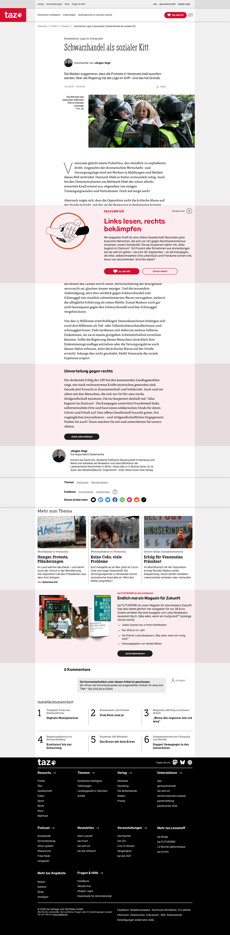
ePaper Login (85, 891)
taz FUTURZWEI (166, 841)
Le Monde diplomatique (171, 846)
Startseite (42, 26)
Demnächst (124, 836)
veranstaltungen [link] (54, 4)
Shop (41, 891)
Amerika (65, 26)
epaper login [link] (184, 4)
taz (47, 762)
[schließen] (189, 211)
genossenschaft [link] (167, 4)
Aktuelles (122, 781)
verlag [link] (41, 4)
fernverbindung (46, 841)
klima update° (46, 846)
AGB (163, 915)
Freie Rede (44, 856)
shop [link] (67, 4)
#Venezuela (83, 482)
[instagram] (189, 764)
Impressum (153, 915)
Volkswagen (84, 786)
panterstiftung (165, 801)
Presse (121, 801)
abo (159, 781)
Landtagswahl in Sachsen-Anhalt (92, 793)
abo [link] (155, 4)
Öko (40, 786)
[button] (190, 15)
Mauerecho (44, 851)
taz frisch (82, 841)
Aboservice (84, 886)
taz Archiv (163, 851)
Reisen (41, 882)
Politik (54, 26)
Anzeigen (43, 896)
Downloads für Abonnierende (94, 896)
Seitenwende (174, 915)
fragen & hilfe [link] (78, 4)
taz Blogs (162, 836)
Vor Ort (121, 841)
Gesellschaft (45, 791)
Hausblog (123, 786)
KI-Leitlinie (184, 910)
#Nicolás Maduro (99, 482)
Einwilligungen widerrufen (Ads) (135, 920)
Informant (123, 915)
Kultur (41, 796)
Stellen (121, 796)
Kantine (42, 887)
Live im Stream (126, 846)
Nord (40, 811)
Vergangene (124, 851)
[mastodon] (175, 764)
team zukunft (84, 836)
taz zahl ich (163, 791)
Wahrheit (43, 816)
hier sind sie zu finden (100, 688)
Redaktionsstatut (140, 910)
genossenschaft (166, 786)
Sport (41, 801)
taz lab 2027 (124, 856)
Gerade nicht (178, 211)
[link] (50, 15)
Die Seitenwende (127, 791)
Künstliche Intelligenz (89, 781)
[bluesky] (182, 764)
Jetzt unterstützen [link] (81, 436)
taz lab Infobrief (86, 851)
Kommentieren (86, 492)
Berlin (41, 806)
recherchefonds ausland (171, 796)
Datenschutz (137, 915)
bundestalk (44, 836)
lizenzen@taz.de (60, 914)
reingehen (43, 861)
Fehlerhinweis (103, 492)
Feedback (83, 881)
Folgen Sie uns (163, 762)
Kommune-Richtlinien (165, 910)
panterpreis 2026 (167, 806)
